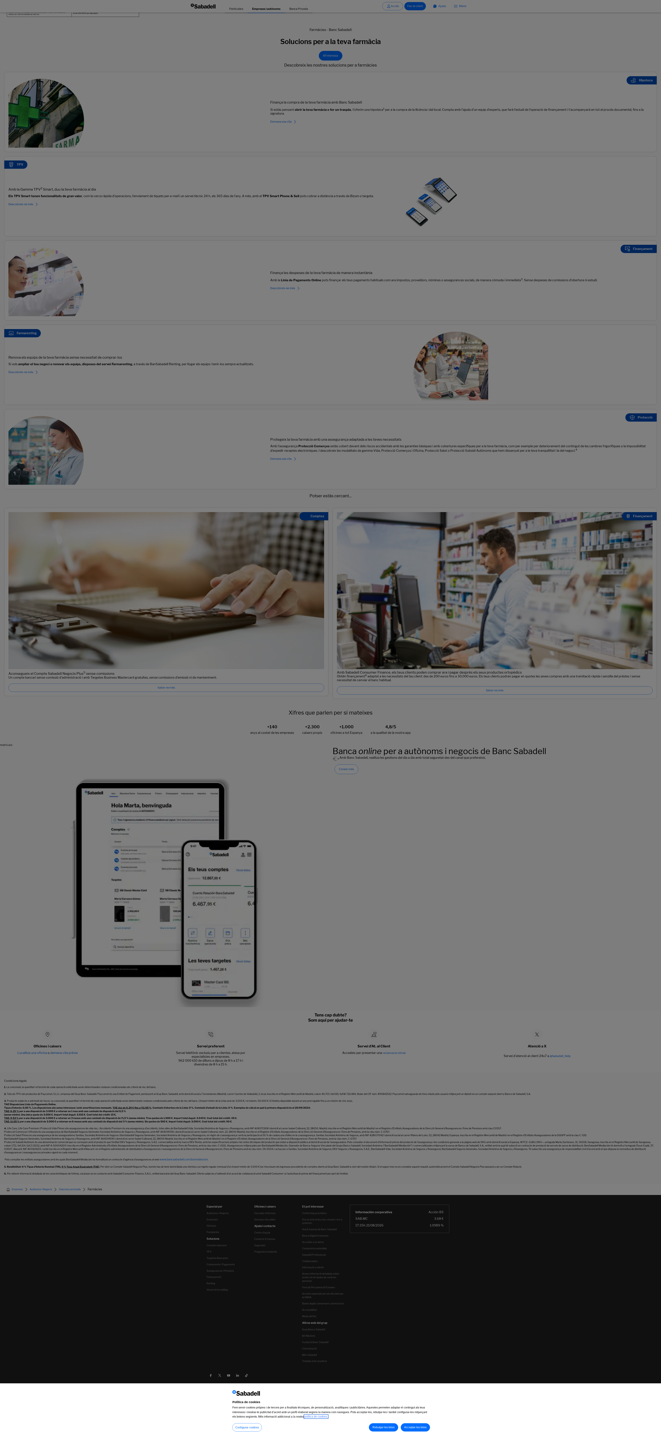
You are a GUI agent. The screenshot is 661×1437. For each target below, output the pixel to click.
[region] (330, 1410)
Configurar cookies (247, 1427)
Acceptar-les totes (415, 1427)
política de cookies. (316, 1416)
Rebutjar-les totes (384, 1427)
